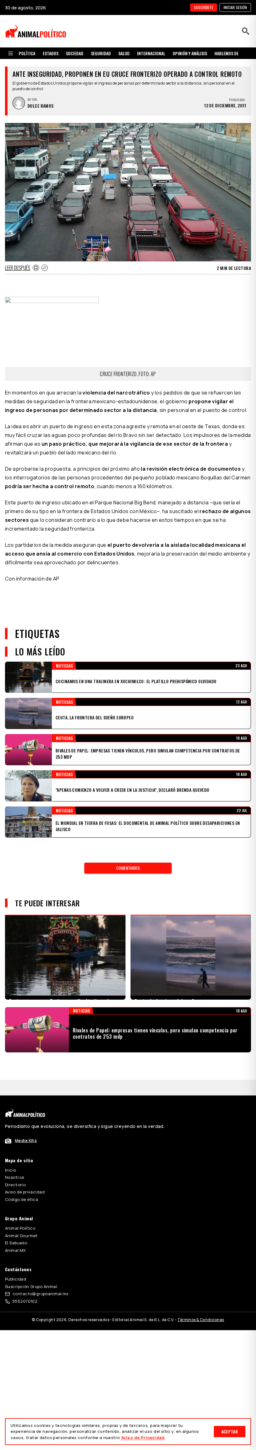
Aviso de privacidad (25, 1176)
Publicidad (15, 1263)
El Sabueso (16, 1227)
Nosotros (14, 1161)
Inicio (10, 1154)
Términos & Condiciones (200, 1304)
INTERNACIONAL (151, 53)
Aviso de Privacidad (143, 1437)
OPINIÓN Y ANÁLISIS (190, 53)
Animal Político (20, 1212)
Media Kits (26, 1125)
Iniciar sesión (235, 7)
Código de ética (21, 1184)
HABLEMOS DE (226, 53)
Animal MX (15, 1234)
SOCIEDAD (74, 53)
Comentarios (128, 868)
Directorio (15, 1169)
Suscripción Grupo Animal (31, 1271)
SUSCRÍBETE (203, 7)
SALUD (124, 53)
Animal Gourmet (21, 1220)
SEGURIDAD (101, 53)
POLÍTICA (27, 53)
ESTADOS (50, 53)
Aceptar (229, 1431)
